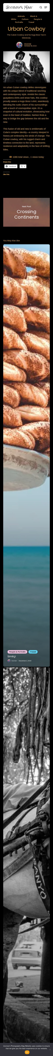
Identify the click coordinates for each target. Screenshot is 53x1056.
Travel (31, 22)
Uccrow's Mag (19, 7)
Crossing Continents (26, 212)
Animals (21, 16)
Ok (27, 1052)
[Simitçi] (26, 455)
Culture (25, 19)
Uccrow (27, 44)
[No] (50, 1049)
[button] (45, 7)
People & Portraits (17, 652)
